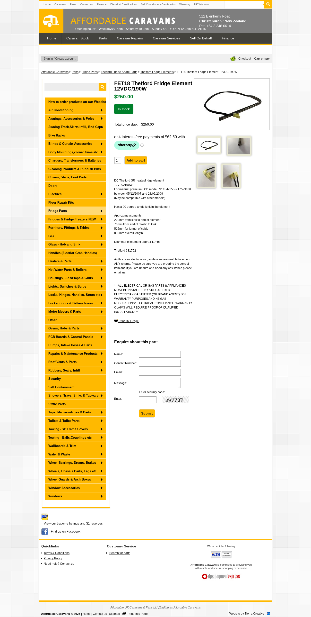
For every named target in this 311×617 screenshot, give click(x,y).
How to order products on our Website (77, 102)
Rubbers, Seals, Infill (64, 370)
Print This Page (128, 321)
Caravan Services (166, 38)
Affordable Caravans (55, 72)
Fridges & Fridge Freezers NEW (72, 219)
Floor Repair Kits (61, 202)
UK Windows (201, 4)
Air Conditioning (60, 110)
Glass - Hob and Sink (64, 244)
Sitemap (114, 614)
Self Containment (61, 387)
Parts (73, 4)
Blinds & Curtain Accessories (70, 143)
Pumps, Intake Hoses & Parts (70, 345)
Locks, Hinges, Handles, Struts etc (74, 295)
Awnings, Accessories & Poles (71, 118)
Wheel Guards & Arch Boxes (69, 479)
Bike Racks (56, 135)
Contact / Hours (59, 48)
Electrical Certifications (123, 4)
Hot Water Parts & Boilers (67, 270)
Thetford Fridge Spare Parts (119, 72)
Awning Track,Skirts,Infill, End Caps (75, 127)
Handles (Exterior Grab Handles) (72, 253)
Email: (118, 372)
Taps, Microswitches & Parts (69, 412)
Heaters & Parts (59, 261)
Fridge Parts (90, 72)
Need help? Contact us (59, 563)
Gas (51, 236)
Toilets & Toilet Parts (63, 421)
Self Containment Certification (158, 4)
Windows (55, 496)
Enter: (118, 398)
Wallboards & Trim (62, 446)
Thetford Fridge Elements (157, 72)
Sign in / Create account (59, 58)
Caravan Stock (77, 38)
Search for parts (119, 553)
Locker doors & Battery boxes (70, 303)
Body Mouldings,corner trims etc (73, 152)
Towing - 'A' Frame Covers (68, 429)
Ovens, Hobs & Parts (63, 328)
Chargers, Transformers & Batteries (74, 160)
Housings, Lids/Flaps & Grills (70, 278)
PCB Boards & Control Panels (70, 337)
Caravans (60, 4)
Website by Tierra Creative (246, 613)
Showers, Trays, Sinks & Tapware (73, 395)
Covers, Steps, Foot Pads (67, 177)
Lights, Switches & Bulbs (67, 286)
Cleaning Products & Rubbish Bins (74, 169)
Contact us (86, 4)
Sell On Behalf (201, 38)
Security (54, 379)
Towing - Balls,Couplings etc (70, 437)
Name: (118, 354)
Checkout (244, 58)
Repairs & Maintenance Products (72, 353)
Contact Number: (125, 363)
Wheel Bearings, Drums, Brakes (72, 462)
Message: (120, 383)
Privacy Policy (53, 558)
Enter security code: (152, 392)
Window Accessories (64, 488)
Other (52, 320)
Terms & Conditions (56, 553)
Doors (52, 186)
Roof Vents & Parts (62, 362)
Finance (101, 4)
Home (47, 4)
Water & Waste (59, 454)
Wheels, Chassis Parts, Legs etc (72, 471)
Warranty (184, 4)
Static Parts (57, 404)
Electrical (55, 194)
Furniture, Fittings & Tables (68, 227)
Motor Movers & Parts (64, 311)
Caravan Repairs (130, 38)
